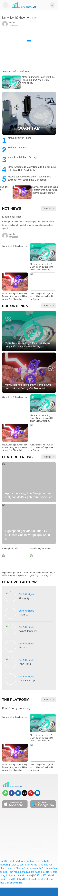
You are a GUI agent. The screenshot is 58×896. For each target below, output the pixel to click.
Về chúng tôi (8, 847)
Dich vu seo (31, 865)
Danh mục (35, 835)
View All (47, 208)
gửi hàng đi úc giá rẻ (41, 872)
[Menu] (5, 5)
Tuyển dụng (8, 852)
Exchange (35, 823)
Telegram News (38, 852)
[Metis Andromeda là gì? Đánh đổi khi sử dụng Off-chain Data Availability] (29, 88)
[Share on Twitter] (18, 793)
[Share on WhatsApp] (5, 793)
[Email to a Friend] (24, 793)
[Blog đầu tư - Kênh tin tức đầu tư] (24, 5)
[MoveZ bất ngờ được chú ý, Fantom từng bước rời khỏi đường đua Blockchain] (29, 198)
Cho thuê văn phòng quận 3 (29, 868)
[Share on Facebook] (12, 793)
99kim (20, 879)
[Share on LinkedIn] (37, 793)
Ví (31, 817)
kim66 (11, 861)
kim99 (21, 875)
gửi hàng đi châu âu (20, 872)
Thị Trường (36, 829)
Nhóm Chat (36, 847)
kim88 (4, 861)
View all (48, 457)
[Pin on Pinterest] (31, 793)
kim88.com (36, 879)
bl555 (36, 875)
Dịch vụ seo (18, 865)
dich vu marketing (25, 861)
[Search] (52, 5)
